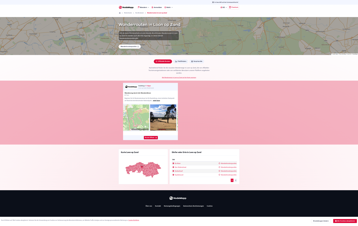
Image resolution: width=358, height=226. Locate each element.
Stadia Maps (335, 54)
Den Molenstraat (180, 167)
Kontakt (158, 206)
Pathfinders (182, 61)
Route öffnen (149, 138)
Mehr (169, 7)
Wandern (143, 7)
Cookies (210, 206)
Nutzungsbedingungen (172, 206)
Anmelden (158, 7)
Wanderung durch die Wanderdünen (138, 93)
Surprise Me (198, 61)
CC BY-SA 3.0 (163, 129)
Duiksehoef (178, 171)
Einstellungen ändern (321, 221)
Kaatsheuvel (178, 175)
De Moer (177, 163)
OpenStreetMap (342, 54)
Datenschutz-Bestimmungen (193, 206)
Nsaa (159, 129)
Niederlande (128, 13)
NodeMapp (355, 54)
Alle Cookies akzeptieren (346, 221)
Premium (234, 7)
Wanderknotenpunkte (129, 46)
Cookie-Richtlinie (133, 220)
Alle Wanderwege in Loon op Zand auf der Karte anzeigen (179, 77)
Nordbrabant (139, 13)
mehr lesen (156, 100)
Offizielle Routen (164, 61)
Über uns (149, 206)
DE (224, 7)
